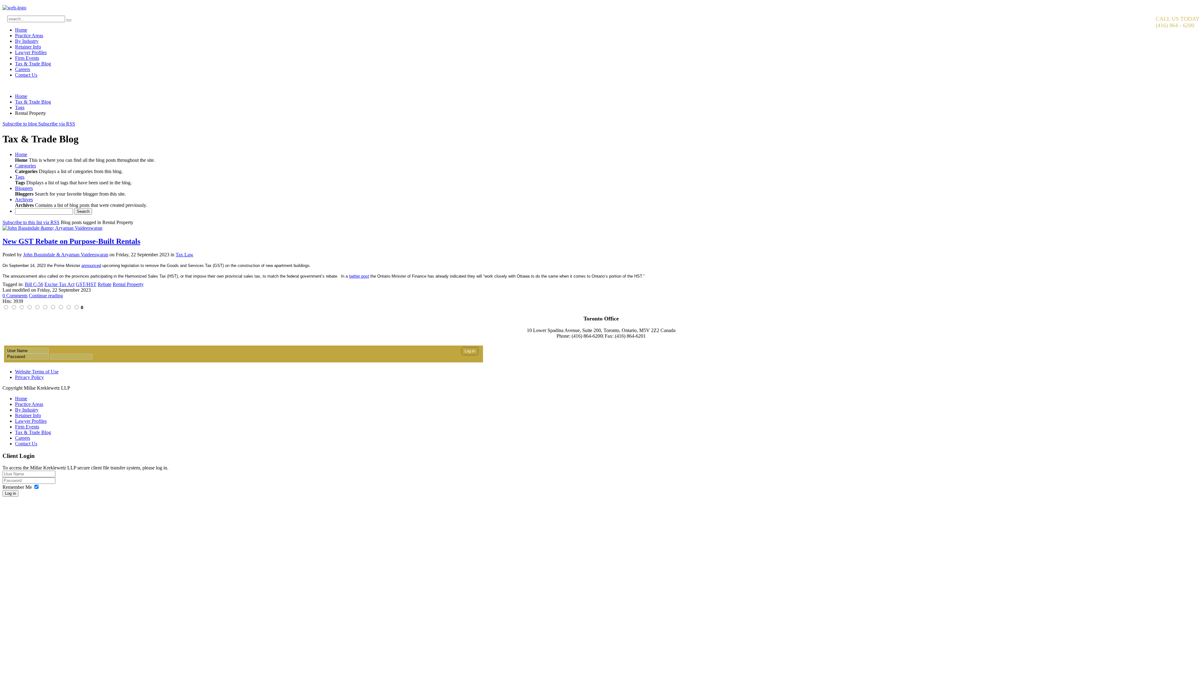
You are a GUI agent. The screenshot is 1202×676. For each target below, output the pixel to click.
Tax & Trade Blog (33, 63)
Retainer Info (28, 46)
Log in (10, 493)
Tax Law (184, 254)
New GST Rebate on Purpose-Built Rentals (71, 241)
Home (21, 30)
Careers (22, 69)
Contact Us (26, 75)
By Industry (27, 41)
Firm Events (27, 58)
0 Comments (15, 295)
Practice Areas (29, 35)
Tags (19, 107)
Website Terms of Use (37, 371)
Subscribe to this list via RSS (31, 222)
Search (83, 211)
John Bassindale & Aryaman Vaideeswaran (65, 254)
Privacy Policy (29, 377)
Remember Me (17, 487)
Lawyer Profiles (31, 52)
